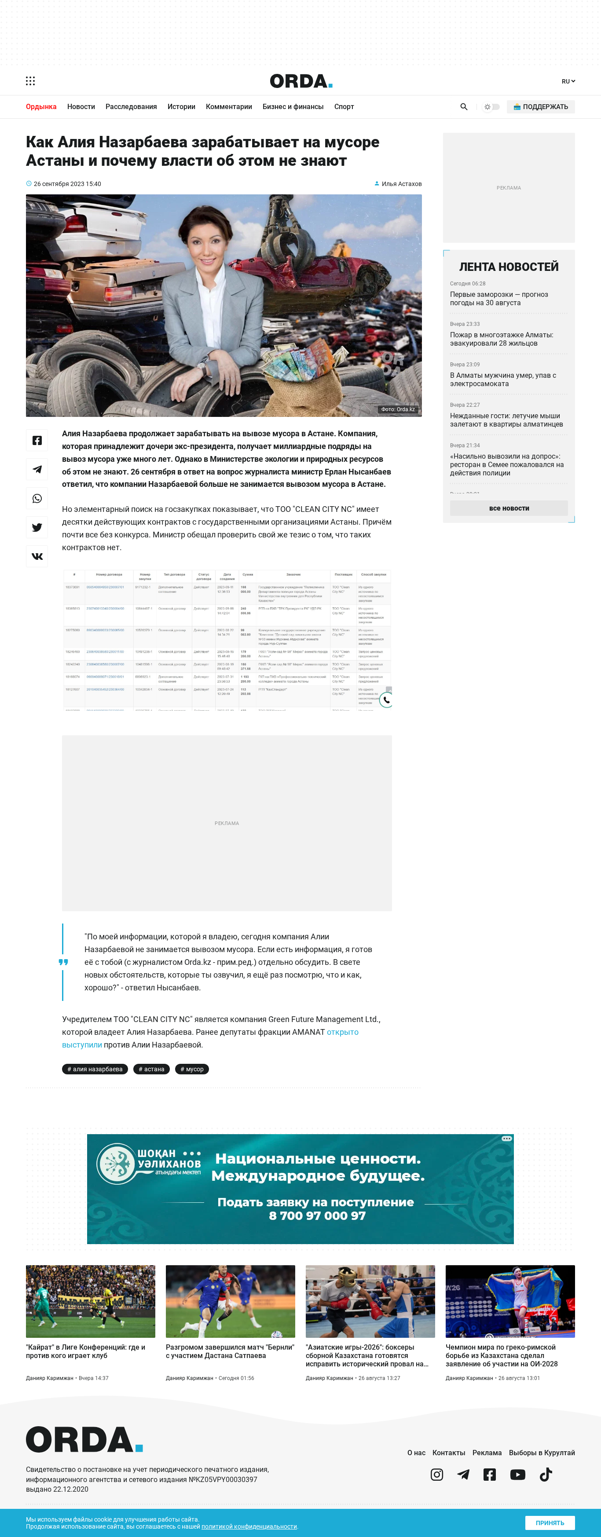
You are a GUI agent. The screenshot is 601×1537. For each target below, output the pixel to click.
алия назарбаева (98, 1069)
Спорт (344, 106)
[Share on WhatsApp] (37, 498)
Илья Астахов (402, 183)
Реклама (487, 1453)
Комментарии (229, 106)
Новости (81, 106)
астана (154, 1069)
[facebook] (489, 1478)
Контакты (448, 1453)
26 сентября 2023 (59, 183)
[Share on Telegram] (37, 469)
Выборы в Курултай (542, 1453)
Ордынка (41, 106)
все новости (509, 508)
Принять (550, 1522)
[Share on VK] (37, 556)
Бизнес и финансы (293, 106)
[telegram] (463, 1478)
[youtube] (517, 1478)
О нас (416, 1453)
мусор (195, 1069)
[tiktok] (546, 1478)
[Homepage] (301, 81)
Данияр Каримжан (49, 1378)
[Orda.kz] (84, 1461)
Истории (181, 106)
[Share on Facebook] (37, 440)
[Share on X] (37, 527)
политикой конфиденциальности (249, 1526)
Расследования (131, 106)
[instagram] (437, 1478)
